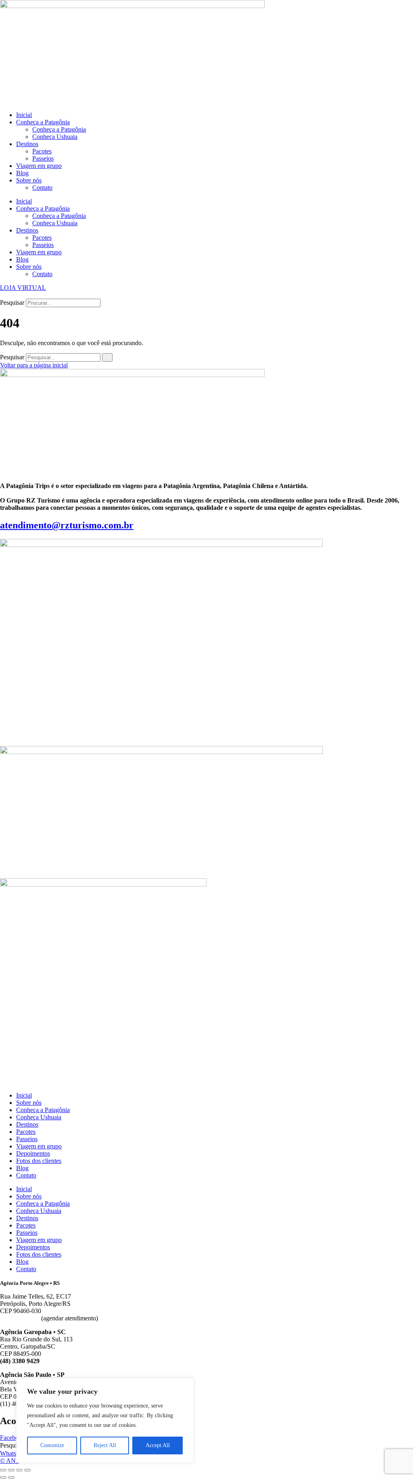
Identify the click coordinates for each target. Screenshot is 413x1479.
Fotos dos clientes (38, 1160)
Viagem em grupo (39, 165)
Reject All (105, 1445)
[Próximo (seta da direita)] (11, 1477)
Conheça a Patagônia (43, 122)
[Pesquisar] (107, 357)
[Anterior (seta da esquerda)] (3, 1477)
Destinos (27, 143)
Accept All (158, 1445)
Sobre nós (29, 180)
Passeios (43, 158)
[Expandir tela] (11, 1470)
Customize (52, 1445)
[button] (206, 295)
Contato (42, 187)
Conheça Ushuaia (54, 136)
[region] (105, 1420)
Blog (22, 173)
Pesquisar (12, 302)
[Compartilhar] (19, 1470)
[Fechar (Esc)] (27, 1470)
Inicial (24, 114)
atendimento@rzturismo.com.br (66, 525)
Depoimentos (33, 1153)
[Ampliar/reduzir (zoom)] (3, 1470)
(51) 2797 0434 (20, 1318)
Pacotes (42, 151)
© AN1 (9, 1460)
